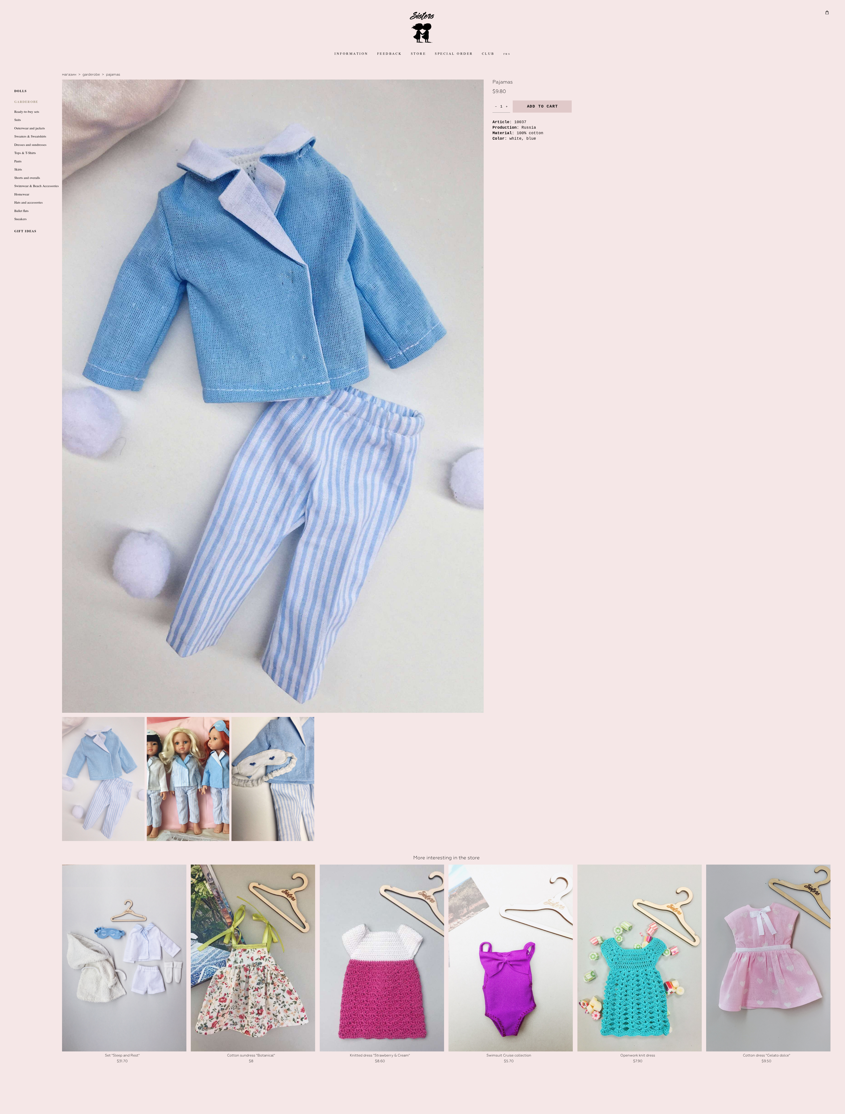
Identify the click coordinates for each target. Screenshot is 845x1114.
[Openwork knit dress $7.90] (639, 958)
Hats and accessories (28, 202)
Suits (17, 119)
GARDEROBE (26, 101)
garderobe (91, 74)
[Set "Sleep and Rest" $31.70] (124, 958)
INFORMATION (351, 53)
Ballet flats (21, 210)
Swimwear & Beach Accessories (36, 186)
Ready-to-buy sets (26, 111)
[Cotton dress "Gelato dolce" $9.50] (768, 958)
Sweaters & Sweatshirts (30, 136)
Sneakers (20, 219)
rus (507, 53)
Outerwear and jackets (29, 128)
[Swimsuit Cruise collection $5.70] (510, 958)
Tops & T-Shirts (25, 152)
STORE (418, 53)
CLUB (488, 53)
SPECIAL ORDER (454, 53)
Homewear (21, 194)
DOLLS (20, 91)
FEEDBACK (389, 53)
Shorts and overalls (27, 177)
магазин (69, 74)
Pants (18, 161)
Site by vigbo (422, 1104)
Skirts (18, 169)
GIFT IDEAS (25, 231)
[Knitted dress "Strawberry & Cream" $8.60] (382, 958)
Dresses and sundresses (30, 144)
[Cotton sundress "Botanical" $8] (253, 958)
